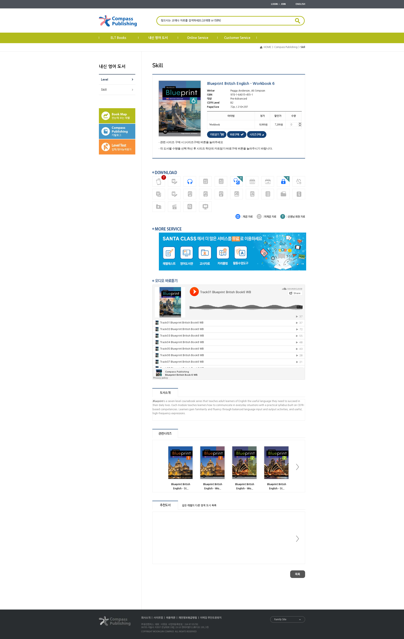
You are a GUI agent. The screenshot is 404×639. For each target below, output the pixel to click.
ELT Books (118, 37)
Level (104, 79)
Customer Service (237, 37)
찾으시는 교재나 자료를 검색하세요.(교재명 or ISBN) (191, 20)
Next (297, 467)
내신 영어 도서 (158, 37)
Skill (104, 89)
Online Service (197, 37)
